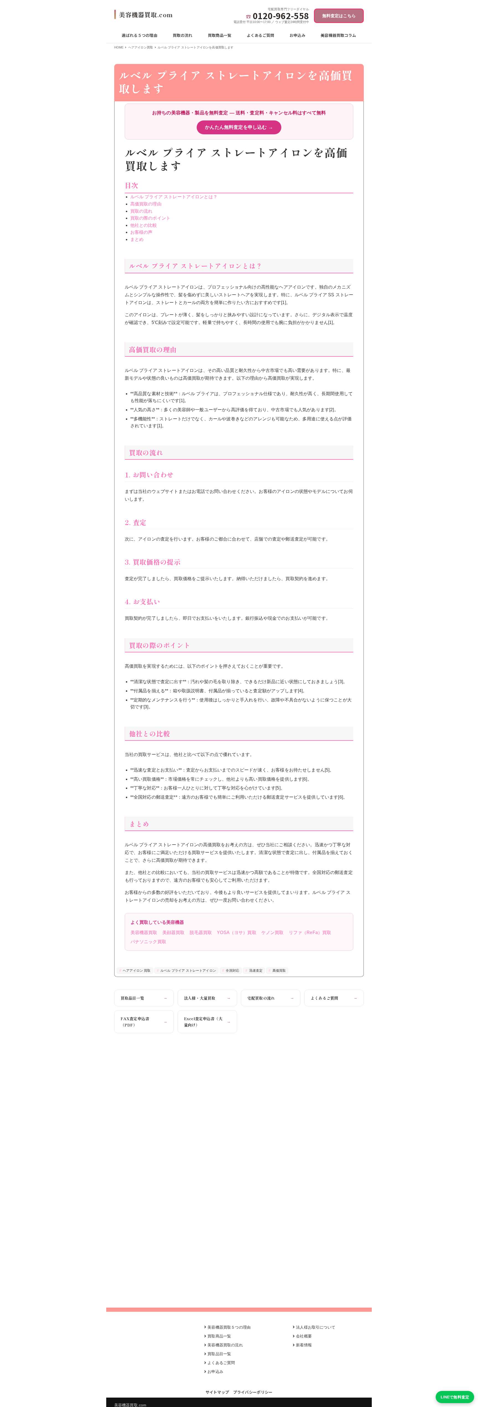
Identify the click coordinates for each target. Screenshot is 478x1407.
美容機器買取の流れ (225, 1345)
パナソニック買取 (148, 941)
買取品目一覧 (144, 998)
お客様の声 (141, 232)
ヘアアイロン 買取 (136, 971)
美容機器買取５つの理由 (229, 1327)
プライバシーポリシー (253, 1392)
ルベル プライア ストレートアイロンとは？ (173, 196)
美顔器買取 (173, 932)
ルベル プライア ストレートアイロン (188, 971)
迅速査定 (255, 971)
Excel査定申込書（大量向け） (207, 1021)
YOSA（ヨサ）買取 (236, 932)
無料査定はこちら (339, 15)
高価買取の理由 (146, 204)
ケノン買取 (272, 932)
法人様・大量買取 (207, 998)
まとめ (137, 239)
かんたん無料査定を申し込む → (239, 127)
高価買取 (279, 971)
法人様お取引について (315, 1327)
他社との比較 (143, 225)
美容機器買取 (144, 932)
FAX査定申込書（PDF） (144, 1021)
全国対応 (232, 971)
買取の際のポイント (150, 218)
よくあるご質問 (334, 998)
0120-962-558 (281, 15)
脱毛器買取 (200, 932)
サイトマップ (217, 1392)
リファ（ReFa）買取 (310, 932)
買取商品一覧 (219, 1336)
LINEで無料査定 (455, 1397)
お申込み (215, 1371)
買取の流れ (141, 211)
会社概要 (304, 1336)
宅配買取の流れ (270, 998)
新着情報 (304, 1345)
